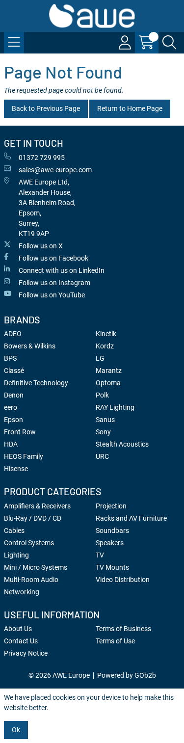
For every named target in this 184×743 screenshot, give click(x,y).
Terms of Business (123, 629)
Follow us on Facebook (53, 258)
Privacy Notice (26, 653)
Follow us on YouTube (52, 295)
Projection (111, 506)
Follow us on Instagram (54, 283)
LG (100, 358)
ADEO (13, 334)
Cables (14, 530)
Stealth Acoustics (122, 444)
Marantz (109, 370)
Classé (14, 370)
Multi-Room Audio (31, 580)
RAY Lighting (115, 407)
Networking (21, 592)
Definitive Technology (36, 383)
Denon (14, 395)
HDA (11, 444)
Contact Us (21, 641)
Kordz (105, 346)
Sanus (105, 420)
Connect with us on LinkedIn (62, 270)
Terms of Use (115, 641)
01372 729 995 (42, 157)
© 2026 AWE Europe (59, 675)
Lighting (16, 555)
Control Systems (29, 543)
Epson (13, 420)
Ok (16, 730)
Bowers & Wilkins (29, 346)
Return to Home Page (129, 108)
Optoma (108, 383)
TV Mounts (112, 567)
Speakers (110, 543)
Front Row (20, 432)
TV (100, 555)
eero (10, 407)
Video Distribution (123, 580)
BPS (10, 358)
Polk (102, 395)
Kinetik (106, 334)
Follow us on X (41, 246)
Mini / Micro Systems (35, 567)
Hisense (16, 469)
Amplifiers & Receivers (37, 506)
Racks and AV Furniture (131, 518)
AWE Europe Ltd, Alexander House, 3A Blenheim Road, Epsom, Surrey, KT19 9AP (47, 208)
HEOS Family (23, 456)
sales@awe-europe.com (55, 170)
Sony (103, 432)
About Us (18, 629)
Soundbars (112, 530)
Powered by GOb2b (126, 675)
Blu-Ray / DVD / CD (32, 518)
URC (102, 456)
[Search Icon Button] (169, 42)
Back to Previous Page (46, 108)
